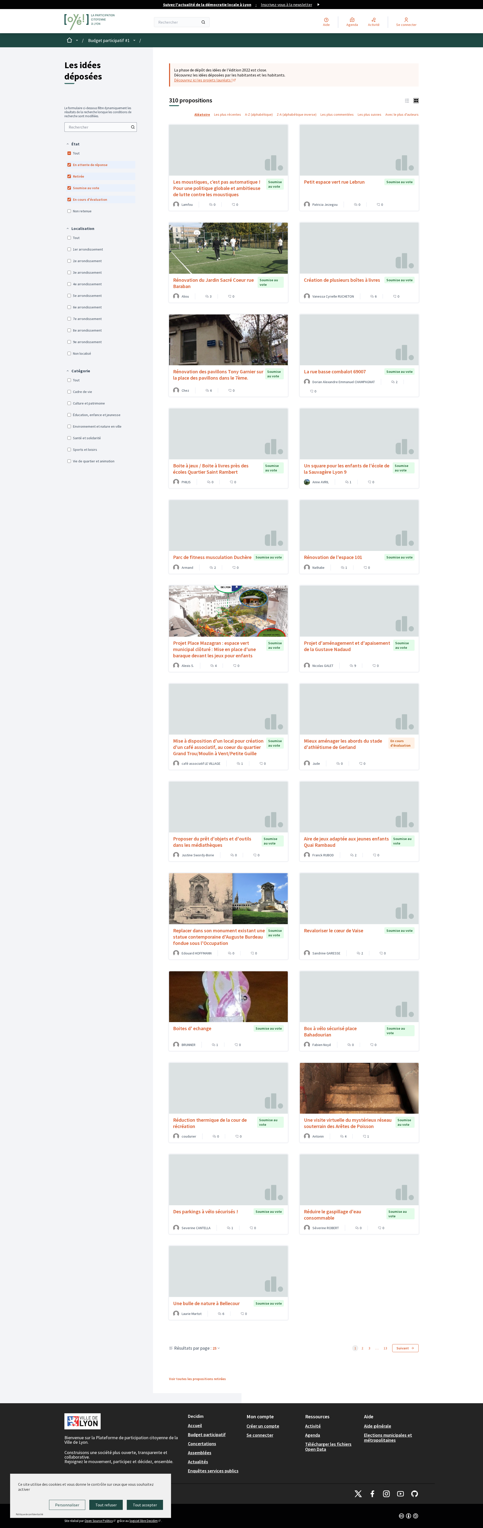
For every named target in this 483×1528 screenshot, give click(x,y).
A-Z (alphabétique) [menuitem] (259, 114)
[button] (72, 144)
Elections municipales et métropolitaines (388, 1437)
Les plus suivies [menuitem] (369, 114)
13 (385, 1348)
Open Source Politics (100, 1521)
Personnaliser (67, 1504)
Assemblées (199, 1453)
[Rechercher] (203, 22)
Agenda (312, 1435)
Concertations (202, 1443)
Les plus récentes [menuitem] (227, 114)
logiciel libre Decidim (145, 1521)
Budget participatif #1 (109, 40)
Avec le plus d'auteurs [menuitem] (402, 114)
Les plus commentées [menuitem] (337, 114)
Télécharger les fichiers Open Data (328, 1446)
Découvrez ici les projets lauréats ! (205, 80)
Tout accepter (145, 1504)
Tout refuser (106, 1504)
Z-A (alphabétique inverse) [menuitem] (296, 114)
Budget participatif (207, 1434)
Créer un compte (263, 1426)
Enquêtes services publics (213, 1471)
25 (215, 1348)
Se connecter (260, 1435)
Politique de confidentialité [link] (29, 1514)
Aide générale (377, 1426)
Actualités (198, 1462)
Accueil (195, 1425)
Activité (313, 1426)
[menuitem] (100, 127)
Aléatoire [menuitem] (202, 114)
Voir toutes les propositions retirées (197, 1379)
